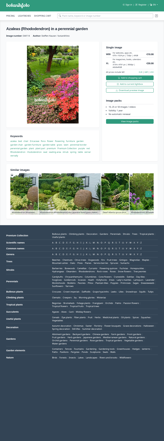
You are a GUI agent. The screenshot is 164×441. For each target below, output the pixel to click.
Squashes (146, 317)
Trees (134, 234)
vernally (14, 155)
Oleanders (71, 271)
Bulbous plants (59, 234)
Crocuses (56, 291)
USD (152, 72)
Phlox (90, 283)
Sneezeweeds (147, 283)
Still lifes (76, 329)
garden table (49, 144)
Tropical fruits (77, 306)
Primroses (126, 283)
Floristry (98, 325)
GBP (146, 72)
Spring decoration (61, 329)
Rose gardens (96, 340)
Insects (72, 357)
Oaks (72, 263)
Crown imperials (71, 291)
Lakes (81, 357)
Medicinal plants (111, 317)
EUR (140, 72)
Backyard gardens (81, 334)
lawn (66, 144)
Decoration (91, 234)
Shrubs (126, 234)
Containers (57, 348)
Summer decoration (92, 329)
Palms (118, 303)
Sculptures (95, 352)
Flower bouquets (112, 325)
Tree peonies (140, 271)
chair (25, 141)
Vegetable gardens (133, 340)
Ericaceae (34, 141)
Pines (80, 263)
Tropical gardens (114, 340)
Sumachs (124, 263)
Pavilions (64, 352)
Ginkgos (123, 260)
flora (43, 141)
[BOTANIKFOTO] (18, 5)
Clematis (56, 297)
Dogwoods (93, 260)
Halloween (149, 325)
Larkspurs (138, 279)
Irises (111, 279)
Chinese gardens (101, 334)
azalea (13, 141)
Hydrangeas (58, 271)
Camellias (81, 268)
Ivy (75, 297)
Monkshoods (58, 283)
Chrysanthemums (74, 276)
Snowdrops (131, 291)
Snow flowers (124, 271)
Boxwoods (70, 268)
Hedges (136, 348)
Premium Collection (67, 148)
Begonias (56, 303)
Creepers (67, 297)
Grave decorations (132, 325)
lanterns (146, 348)
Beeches (56, 260)
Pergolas (75, 352)
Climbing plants (76, 234)
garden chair (16, 144)
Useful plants (58, 237)
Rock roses (102, 271)
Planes (88, 263)
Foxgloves (57, 279)
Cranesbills (119, 276)
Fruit (90, 317)
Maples (145, 260)
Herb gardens (74, 337)
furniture (70, 141)
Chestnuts (67, 260)
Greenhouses (123, 348)
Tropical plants (147, 234)
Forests (63, 357)
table (80, 152)
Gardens (104, 234)
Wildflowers (125, 357)
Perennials (115, 234)
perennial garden (18, 148)
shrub (65, 152)
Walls (113, 352)
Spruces (114, 263)
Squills (142, 291)
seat (45, 152)
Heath (91, 279)
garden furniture (33, 144)
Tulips (150, 291)
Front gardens (134, 334)
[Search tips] (156, 16)
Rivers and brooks (108, 357)
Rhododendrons (87, 271)
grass (59, 144)
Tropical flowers (60, 306)
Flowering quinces (108, 268)
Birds (54, 357)
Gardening (91, 348)
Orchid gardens (60, 340)
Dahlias (130, 276)
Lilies (121, 291)
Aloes (64, 311)
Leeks (114, 291)
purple (81, 148)
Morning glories (87, 297)
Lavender (150, 279)
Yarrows (69, 286)
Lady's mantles (124, 279)
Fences (68, 348)
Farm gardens (118, 334)
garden (80, 141)
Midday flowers (83, 311)
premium (51, 148)
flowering (59, 141)
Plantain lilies (101, 283)
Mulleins (71, 283)
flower (50, 141)
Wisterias (101, 297)
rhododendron (34, 152)
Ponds (85, 352)
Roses (113, 271)
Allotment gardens (61, 334)
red (88, 148)
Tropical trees (92, 306)
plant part (40, 148)
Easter (89, 325)
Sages (136, 283)
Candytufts (57, 276)
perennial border (78, 144)
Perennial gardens (79, 340)
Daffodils (86, 291)
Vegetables (57, 320)
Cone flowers (105, 276)
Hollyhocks (101, 279)
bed (20, 141)
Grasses (82, 279)
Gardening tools (107, 348)
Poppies (114, 283)
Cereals (55, 317)
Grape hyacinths (101, 291)
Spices (136, 317)
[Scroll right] (148, 194)
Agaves (55, 311)
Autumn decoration (61, 325)
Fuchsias (124, 268)
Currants (93, 268)
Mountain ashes (60, 263)
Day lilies (140, 276)
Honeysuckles (137, 268)
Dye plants (67, 317)
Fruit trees (112, 260)
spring (73, 152)
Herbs (98, 317)
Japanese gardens (92, 337)
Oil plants (125, 317)
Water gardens (59, 343)
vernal (87, 152)
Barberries (57, 268)
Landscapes (91, 357)
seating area (55, 152)
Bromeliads (69, 303)
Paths (55, 352)
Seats (105, 352)
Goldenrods (70, 279)
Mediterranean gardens (115, 337)
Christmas (78, 325)
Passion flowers (131, 303)
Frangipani (98, 303)
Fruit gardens (58, 337)
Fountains (79, 348)
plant (31, 148)
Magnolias (135, 260)
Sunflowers (57, 286)
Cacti (71, 311)
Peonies (82, 283)
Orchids (109, 303)
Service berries (101, 263)
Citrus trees (80, 260)
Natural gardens (137, 337)
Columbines (90, 276)
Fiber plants (80, 317)
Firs (103, 260)
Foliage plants (83, 303)
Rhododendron (17, 152)
